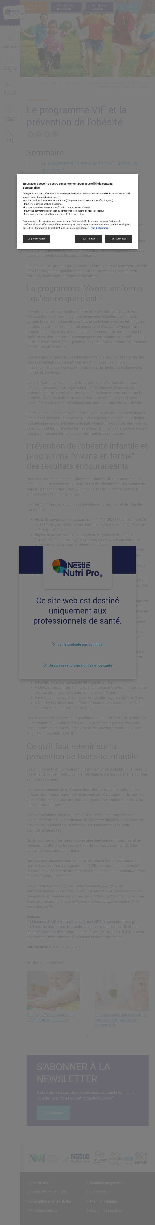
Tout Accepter (118, 238)
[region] (77, 212)
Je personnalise (37, 238)
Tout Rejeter (88, 238)
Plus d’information (100, 228)
